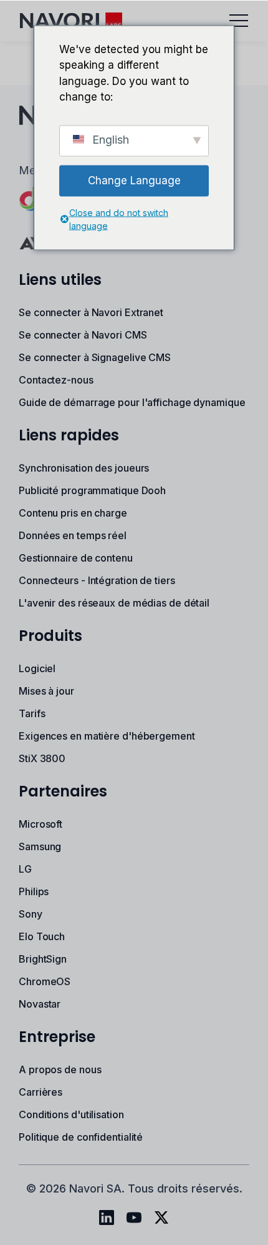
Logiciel (37, 668)
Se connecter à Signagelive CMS (95, 357)
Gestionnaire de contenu (76, 558)
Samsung (40, 846)
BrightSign (43, 959)
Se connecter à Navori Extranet (91, 312)
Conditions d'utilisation (71, 1114)
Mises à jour (46, 691)
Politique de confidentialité (81, 1137)
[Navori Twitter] (161, 1217)
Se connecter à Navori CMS (83, 335)
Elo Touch (42, 936)
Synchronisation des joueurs (84, 468)
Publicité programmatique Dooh (92, 490)
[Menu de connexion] (238, 20)
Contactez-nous (56, 380)
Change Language (134, 180)
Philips (34, 891)
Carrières (40, 1092)
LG (25, 869)
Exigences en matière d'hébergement (107, 736)
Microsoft (40, 824)
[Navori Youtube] (134, 1217)
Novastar (39, 1004)
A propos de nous (60, 1069)
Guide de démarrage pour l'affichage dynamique (132, 402)
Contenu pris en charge (73, 513)
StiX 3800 (42, 758)
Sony (30, 914)
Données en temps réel (73, 535)
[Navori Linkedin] (106, 1217)
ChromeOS (44, 981)
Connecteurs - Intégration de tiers (97, 580)
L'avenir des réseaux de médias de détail (114, 603)
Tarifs (32, 713)
